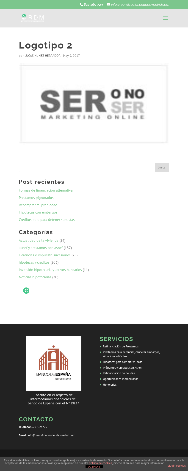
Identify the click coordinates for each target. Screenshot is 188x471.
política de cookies (100, 463)
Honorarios (109, 385)
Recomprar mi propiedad (38, 205)
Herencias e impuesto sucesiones (45, 255)
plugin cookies (177, 465)
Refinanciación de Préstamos (120, 346)
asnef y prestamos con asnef (41, 247)
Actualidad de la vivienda (38, 240)
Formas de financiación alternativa (46, 190)
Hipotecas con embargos (38, 212)
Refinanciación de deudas (119, 373)
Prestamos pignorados (37, 197)
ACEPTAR (94, 466)
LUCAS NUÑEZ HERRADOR (43, 56)
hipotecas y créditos (34, 262)
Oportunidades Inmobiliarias (120, 379)
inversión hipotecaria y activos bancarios (50, 269)
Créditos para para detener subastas (47, 219)
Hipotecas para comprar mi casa (122, 362)
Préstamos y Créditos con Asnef (122, 368)
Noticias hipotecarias (35, 277)
